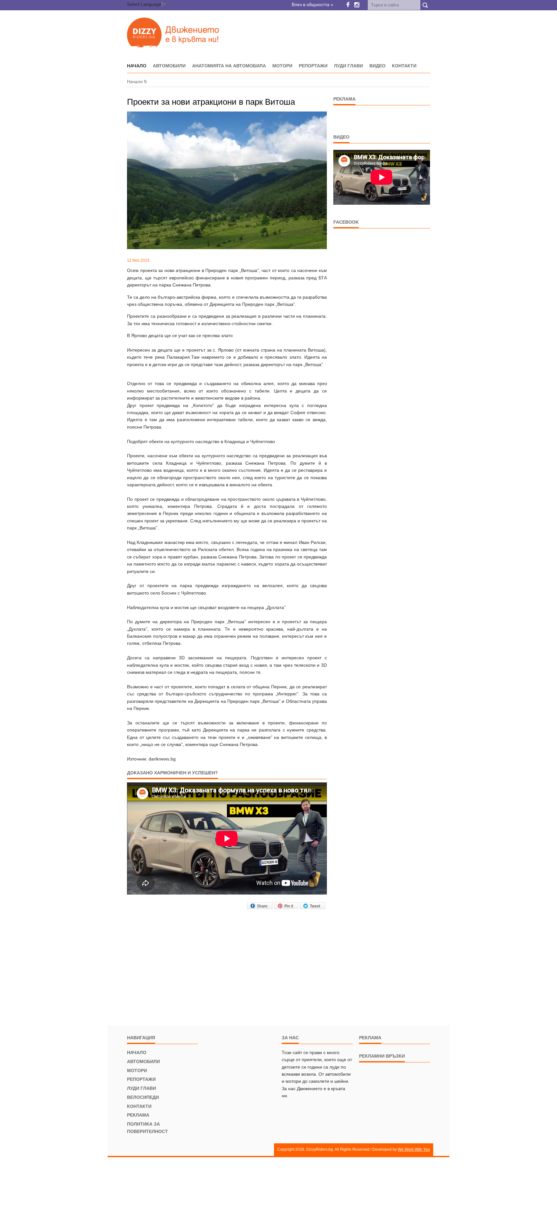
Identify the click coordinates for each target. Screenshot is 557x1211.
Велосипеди (143, 1097)
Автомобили (169, 65)
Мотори (282, 65)
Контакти (404, 65)
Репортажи (313, 65)
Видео (377, 65)
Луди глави (348, 65)
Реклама (138, 1115)
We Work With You (414, 1149)
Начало (135, 81)
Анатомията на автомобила (229, 65)
